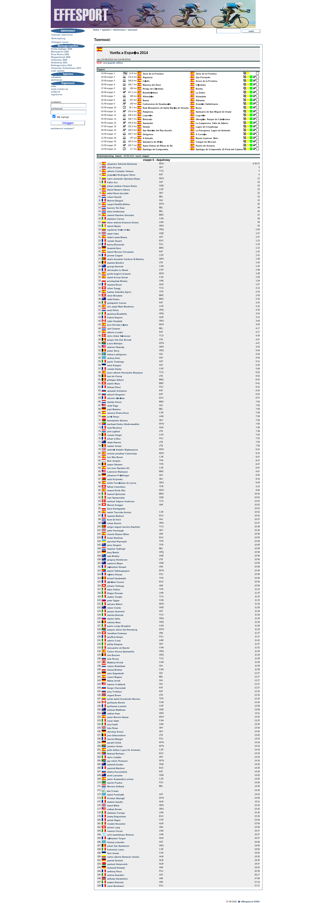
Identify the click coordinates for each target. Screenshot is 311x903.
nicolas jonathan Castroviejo (122, 454)
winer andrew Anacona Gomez (123, 222)
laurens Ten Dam (116, 208)
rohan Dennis (114, 523)
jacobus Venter (115, 746)
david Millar (113, 806)
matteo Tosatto (114, 597)
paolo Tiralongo (115, 362)
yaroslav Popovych (117, 541)
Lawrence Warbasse (117, 472)
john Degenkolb (115, 673)
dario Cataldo (114, 757)
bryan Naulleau (115, 538)
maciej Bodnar (114, 670)
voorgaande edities (113, 63)
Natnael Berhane (115, 754)
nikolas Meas (114, 622)
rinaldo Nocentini (116, 824)
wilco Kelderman (116, 212)
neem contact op (59, 89)
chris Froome (114, 168)
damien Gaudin (115, 802)
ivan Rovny (113, 659)
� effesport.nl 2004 (249, 901)
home (96, 29)
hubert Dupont (114, 317)
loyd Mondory (114, 428)
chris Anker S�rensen (118, 336)
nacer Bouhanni (115, 886)
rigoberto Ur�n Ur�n (118, 230)
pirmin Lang (113, 827)
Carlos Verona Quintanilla (120, 652)
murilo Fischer (114, 783)
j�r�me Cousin (115, 582)
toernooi (132, 29)
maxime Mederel (115, 516)
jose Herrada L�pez (117, 325)
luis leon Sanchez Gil (118, 468)
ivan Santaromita (116, 498)
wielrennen (56, 80)
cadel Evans (113, 299)
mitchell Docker (115, 765)
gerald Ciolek (114, 743)
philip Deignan (115, 644)
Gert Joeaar (113, 853)
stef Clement (113, 329)
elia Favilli (112, 724)
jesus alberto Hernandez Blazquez (125, 373)
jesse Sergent (114, 545)
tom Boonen (113, 655)
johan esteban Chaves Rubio (122, 186)
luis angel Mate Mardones (120, 307)
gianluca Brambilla (117, 314)
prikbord (55, 92)
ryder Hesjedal (114, 321)
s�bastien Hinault (116, 567)
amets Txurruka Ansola (119, 512)
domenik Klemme (116, 868)
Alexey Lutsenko (115, 842)
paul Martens (114, 409)
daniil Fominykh (115, 795)
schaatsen (56, 77)
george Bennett (115, 266)
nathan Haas (113, 714)
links (53, 86)
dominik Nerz (114, 248)
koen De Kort (114, 520)
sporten (106, 29)
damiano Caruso (115, 219)
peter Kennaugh (115, 531)
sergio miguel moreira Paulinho (123, 527)
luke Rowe (112, 728)
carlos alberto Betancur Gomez (123, 857)
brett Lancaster (115, 775)
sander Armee (114, 446)
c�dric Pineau (114, 575)
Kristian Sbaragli (116, 798)
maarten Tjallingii (116, 549)
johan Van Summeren (118, 846)
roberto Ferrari (115, 831)
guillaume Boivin (116, 703)
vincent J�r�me (116, 398)
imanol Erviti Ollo (116, 490)
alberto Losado (115, 332)
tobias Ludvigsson (117, 354)
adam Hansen (114, 442)
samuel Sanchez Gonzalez (120, 215)
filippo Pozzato (115, 593)
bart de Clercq (114, 376)
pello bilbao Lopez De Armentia (123, 750)
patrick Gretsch (115, 860)
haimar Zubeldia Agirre (119, 292)
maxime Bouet (114, 285)
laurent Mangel (115, 739)
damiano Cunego (116, 813)
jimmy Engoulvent (116, 817)
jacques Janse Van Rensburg (122, 630)
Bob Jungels (113, 461)
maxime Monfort (115, 263)
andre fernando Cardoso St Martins (125, 259)
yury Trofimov (114, 692)
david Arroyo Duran (117, 277)
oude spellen (57, 71)
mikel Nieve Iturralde (118, 193)
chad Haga (112, 406)
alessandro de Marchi (118, 648)
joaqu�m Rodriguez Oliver (121, 175)
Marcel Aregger (115, 505)
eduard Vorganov (116, 395)
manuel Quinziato (116, 494)
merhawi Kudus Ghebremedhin (123, 424)
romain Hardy (114, 369)
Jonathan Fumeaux (117, 633)
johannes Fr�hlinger (118, 475)
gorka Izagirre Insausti (119, 274)
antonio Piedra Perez (118, 413)
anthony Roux (114, 871)
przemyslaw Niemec (117, 281)
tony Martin (113, 552)
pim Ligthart (113, 431)
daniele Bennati (115, 615)
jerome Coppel (114, 256)
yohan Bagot (113, 820)
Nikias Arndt (113, 681)
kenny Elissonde (115, 245)
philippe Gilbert (115, 380)
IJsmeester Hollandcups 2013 (66, 68)
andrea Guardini (115, 875)
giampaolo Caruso (116, 303)
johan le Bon (114, 439)
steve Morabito (114, 296)
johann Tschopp (115, 586)
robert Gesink (114, 197)
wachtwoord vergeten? (62, 128)
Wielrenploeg (58, 38)
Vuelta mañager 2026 (61, 49)
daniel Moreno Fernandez (120, 252)
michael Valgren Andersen (121, 501)
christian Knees (115, 732)
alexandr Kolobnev (117, 391)
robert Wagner (114, 677)
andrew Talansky (115, 347)
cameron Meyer (115, 563)
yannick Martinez (116, 768)
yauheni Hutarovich (117, 864)
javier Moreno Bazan (118, 717)
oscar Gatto (113, 721)
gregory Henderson (117, 560)
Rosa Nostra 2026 (60, 54)
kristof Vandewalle (116, 578)
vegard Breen (114, 695)
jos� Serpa (113, 417)
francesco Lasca (115, 850)
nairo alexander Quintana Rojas (123, 179)
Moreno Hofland (115, 786)
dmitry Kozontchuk (117, 772)
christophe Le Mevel (117, 270)
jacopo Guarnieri (116, 611)
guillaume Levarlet (116, 706)
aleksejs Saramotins (117, 879)
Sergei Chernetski (116, 688)
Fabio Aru (112, 182)
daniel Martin (114, 226)
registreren (56, 94)
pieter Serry (113, 351)
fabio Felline (113, 590)
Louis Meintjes (114, 343)
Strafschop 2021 (59, 63)
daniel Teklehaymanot (118, 571)
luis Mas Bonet (115, 457)
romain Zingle (114, 435)
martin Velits (113, 619)
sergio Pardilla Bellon (118, 204)
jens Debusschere (116, 735)
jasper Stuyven (114, 464)
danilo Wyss (113, 384)
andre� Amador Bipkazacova (122, 450)
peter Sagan (113, 600)
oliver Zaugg (113, 288)
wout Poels (113, 310)
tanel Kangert (114, 365)
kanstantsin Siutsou (117, 420)
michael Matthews (116, 710)
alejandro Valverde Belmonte (122, 164)
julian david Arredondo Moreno (123, 699)
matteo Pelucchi (115, 882)
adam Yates (113, 234)
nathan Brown (114, 809)
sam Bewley (113, 556)
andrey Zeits (113, 358)
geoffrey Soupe (115, 637)
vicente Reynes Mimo (118, 534)
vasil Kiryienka (114, 479)
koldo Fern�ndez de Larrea (121, 483)
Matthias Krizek (115, 662)
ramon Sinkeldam (116, 666)
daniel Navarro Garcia (118, 190)
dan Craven (113, 791)
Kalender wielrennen (62, 35)
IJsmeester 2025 (59, 60)
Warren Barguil (115, 201)
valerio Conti (114, 641)
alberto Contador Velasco (120, 171)
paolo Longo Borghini (119, 626)
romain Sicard (114, 241)
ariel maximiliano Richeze (120, 835)
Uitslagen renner (60, 42)
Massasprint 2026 (60, 52)
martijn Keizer (114, 402)
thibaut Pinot (114, 387)
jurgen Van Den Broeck (119, 340)
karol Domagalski (116, 509)
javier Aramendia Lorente (120, 779)
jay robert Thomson (117, 761)
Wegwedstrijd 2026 (60, 57)
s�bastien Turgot (116, 838)
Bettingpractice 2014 (61, 65)
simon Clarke (114, 608)
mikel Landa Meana (117, 237)
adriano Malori (114, 604)
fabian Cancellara (116, 487)
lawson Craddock (116, 684)
